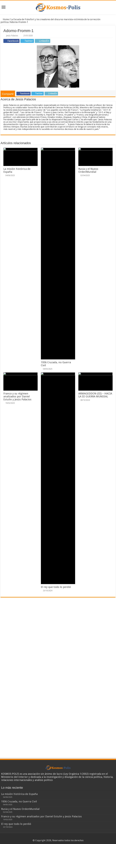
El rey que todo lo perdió (56, 586)
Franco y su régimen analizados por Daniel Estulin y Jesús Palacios (17, 396)
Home (5, 19)
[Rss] (53, 837)
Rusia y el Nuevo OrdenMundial (88, 170)
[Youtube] (63, 837)
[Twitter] (58, 837)
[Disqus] (58, 641)
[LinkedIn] (61, 837)
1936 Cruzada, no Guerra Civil (19, 801)
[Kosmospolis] (58, 7)
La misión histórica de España (19, 793)
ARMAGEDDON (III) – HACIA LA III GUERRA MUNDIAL (95, 395)
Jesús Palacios (12, 35)
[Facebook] (55, 837)
